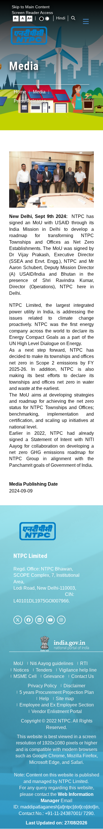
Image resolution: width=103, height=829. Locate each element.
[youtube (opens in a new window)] (50, 620)
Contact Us (82, 676)
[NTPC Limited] (29, 35)
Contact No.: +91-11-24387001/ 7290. (57, 813)
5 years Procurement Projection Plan (56, 692)
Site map (65, 698)
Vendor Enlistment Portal (56, 711)
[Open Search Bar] (73, 18)
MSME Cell (25, 676)
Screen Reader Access (32, 12)
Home (20, 91)
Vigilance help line (78, 670)
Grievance (53, 676)
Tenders (44, 670)
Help (44, 698)
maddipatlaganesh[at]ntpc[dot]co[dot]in (59, 806)
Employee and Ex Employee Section (56, 704)
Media (39, 91)
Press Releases (30, 101)
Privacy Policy (42, 685)
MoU (18, 663)
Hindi (60, 18)
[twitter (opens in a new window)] (17, 620)
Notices (21, 670)
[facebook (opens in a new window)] (28, 620)
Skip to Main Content (30, 7)
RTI (84, 663)
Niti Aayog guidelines (51, 663)
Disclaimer (74, 685)
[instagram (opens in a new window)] (61, 620)
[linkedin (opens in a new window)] (39, 620)
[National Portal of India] (65, 644)
